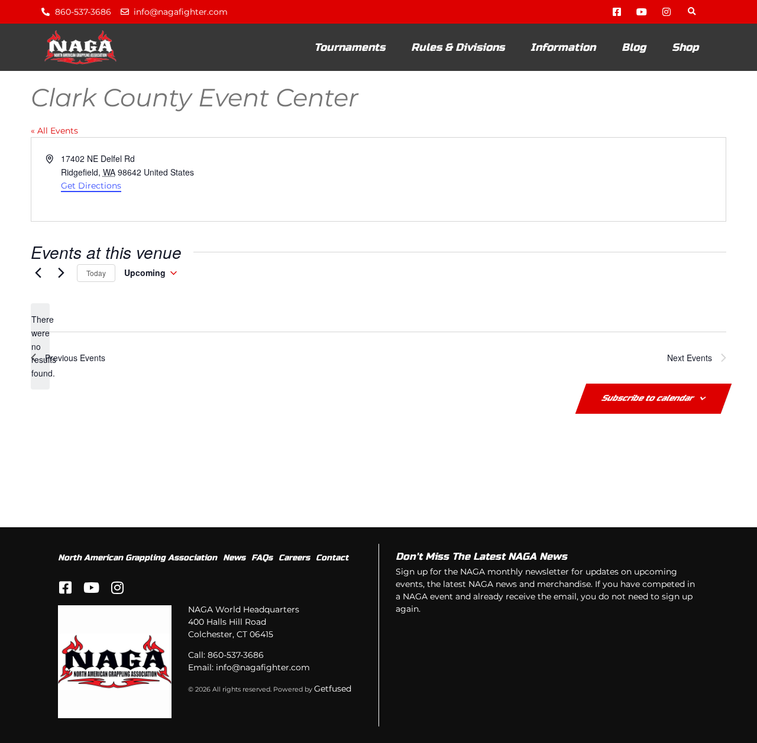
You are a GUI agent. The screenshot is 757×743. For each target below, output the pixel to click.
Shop (685, 47)
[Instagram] (666, 11)
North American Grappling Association (137, 542)
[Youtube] (641, 11)
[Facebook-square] (616, 11)
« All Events (54, 126)
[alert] (40, 334)
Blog (634, 47)
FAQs (262, 542)
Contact (332, 542)
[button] (691, 12)
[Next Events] (61, 262)
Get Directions (91, 177)
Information (563, 47)
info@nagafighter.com (263, 652)
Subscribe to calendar (655, 384)
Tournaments (349, 47)
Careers (294, 542)
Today (95, 261)
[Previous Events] (38, 262)
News (234, 542)
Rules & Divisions (457, 47)
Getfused (332, 673)
